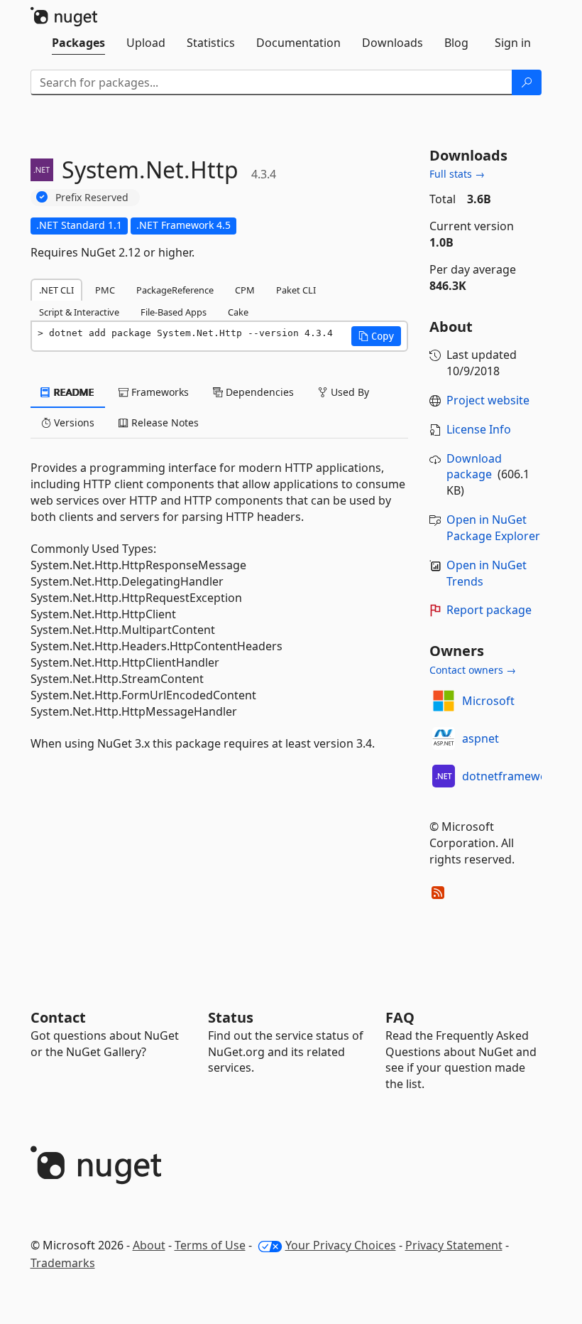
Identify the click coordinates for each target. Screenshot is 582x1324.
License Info (478, 429)
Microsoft (488, 701)
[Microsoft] (443, 701)
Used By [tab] (348, 392)
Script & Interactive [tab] (79, 312)
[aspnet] (443, 738)
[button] (376, 336)
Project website (487, 400)
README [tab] (72, 392)
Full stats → (457, 174)
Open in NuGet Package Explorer (493, 528)
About (149, 1245)
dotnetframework (510, 776)
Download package (474, 467)
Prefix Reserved (91, 197)
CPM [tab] (245, 290)
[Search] (527, 82)
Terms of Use (210, 1245)
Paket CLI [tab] (296, 290)
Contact (58, 1017)
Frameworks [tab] (158, 392)
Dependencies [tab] (258, 392)
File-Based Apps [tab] (174, 312)
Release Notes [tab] (163, 422)
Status (230, 1017)
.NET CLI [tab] (56, 290)
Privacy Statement (454, 1245)
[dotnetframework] (443, 776)
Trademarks (63, 1263)
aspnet (480, 738)
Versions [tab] (72, 422)
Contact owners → (472, 670)
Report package (489, 610)
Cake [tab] (238, 312)
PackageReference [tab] (175, 290)
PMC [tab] (105, 290)
